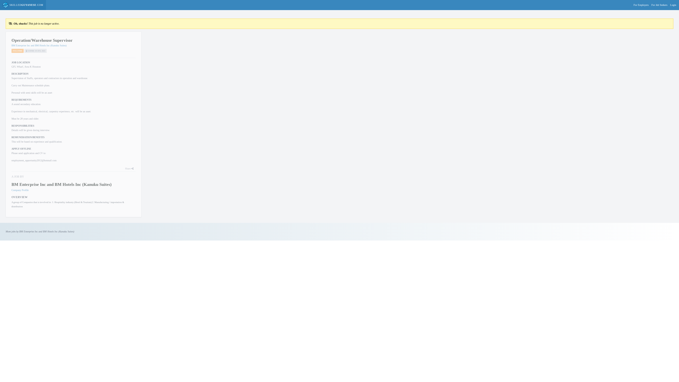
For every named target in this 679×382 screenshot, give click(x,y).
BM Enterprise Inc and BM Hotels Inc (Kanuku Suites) (39, 45)
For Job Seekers (659, 5)
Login (673, 5)
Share (128, 168)
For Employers (641, 5)
